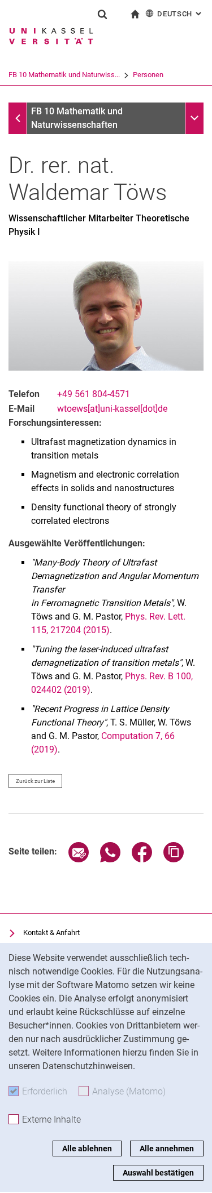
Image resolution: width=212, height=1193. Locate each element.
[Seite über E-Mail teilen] (78, 859)
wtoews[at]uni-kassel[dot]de (112, 408)
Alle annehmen (167, 1148)
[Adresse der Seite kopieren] (173, 859)
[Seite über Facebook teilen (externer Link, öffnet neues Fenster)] (142, 859)
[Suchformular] (102, 14)
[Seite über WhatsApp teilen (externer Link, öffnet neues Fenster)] (110, 859)
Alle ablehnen (87, 1148)
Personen (148, 74)
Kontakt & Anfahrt (51, 932)
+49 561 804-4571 (93, 394)
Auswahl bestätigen (158, 1172)
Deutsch (180, 14)
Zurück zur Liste (35, 781)
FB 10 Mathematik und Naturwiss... (64, 74)
